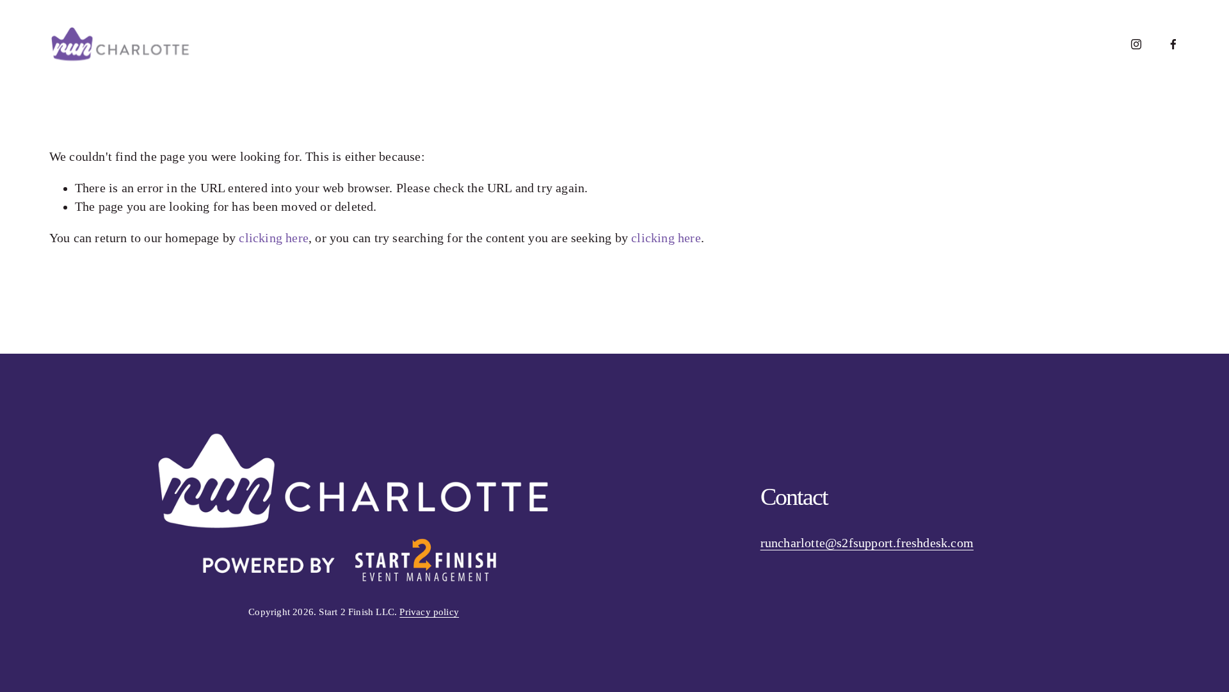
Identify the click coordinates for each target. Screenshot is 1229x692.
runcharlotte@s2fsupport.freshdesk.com (867, 543)
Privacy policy (429, 612)
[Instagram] (1136, 44)
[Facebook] (1173, 44)
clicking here (274, 238)
